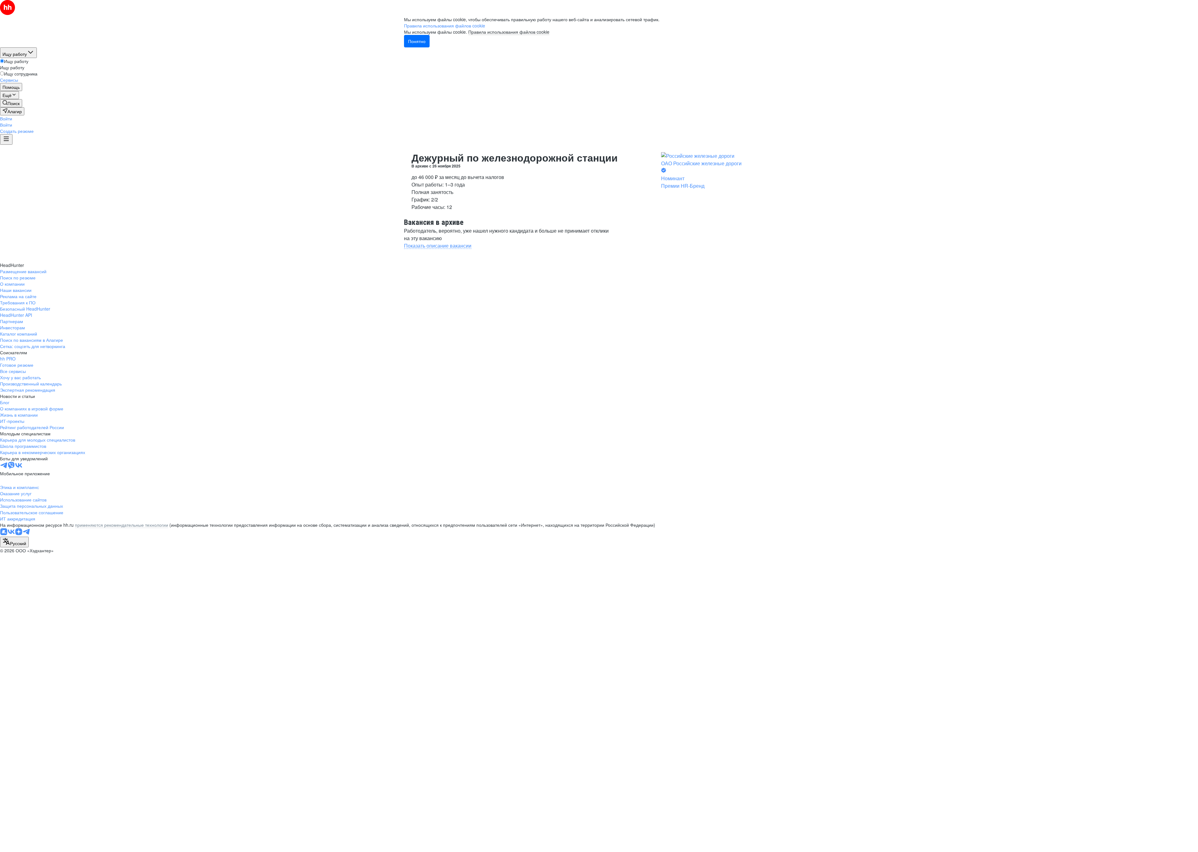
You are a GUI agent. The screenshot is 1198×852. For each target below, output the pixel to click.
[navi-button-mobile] (6, 139)
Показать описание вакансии (437, 245)
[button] (6, 118)
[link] (11, 103)
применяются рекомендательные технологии (121, 525)
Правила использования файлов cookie (508, 32)
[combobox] (14, 542)
